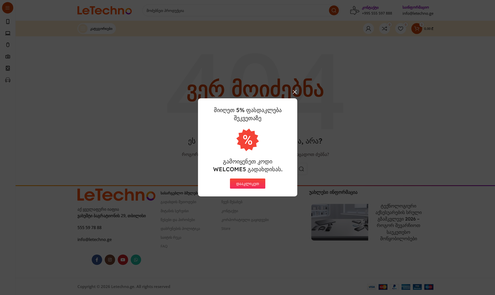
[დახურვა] (294, 91)
